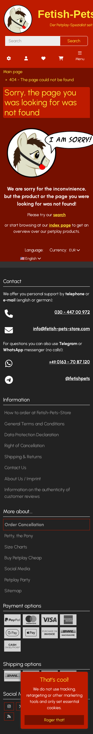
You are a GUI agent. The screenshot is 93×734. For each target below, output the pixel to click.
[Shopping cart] (61, 58)
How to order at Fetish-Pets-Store (37, 412)
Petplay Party (17, 579)
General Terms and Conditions (34, 423)
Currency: (58, 250)
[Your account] (26, 58)
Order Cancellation (24, 524)
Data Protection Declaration (31, 434)
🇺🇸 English (28, 258)
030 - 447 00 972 (72, 312)
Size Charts (15, 546)
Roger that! (54, 719)
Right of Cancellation (24, 445)
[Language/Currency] (9, 58)
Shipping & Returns (23, 456)
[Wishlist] (43, 58)
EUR (72, 250)
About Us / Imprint (22, 478)
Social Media (17, 568)
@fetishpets (77, 378)
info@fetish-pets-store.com (61, 328)
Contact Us (15, 467)
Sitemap (13, 590)
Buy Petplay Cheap (23, 557)
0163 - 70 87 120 (69, 361)
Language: (34, 250)
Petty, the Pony (18, 535)
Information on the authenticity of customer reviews (37, 493)
